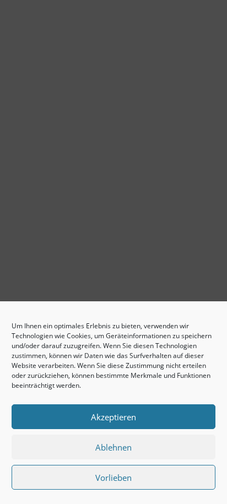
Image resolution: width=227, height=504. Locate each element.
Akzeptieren (113, 416)
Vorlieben (113, 477)
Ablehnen (113, 447)
